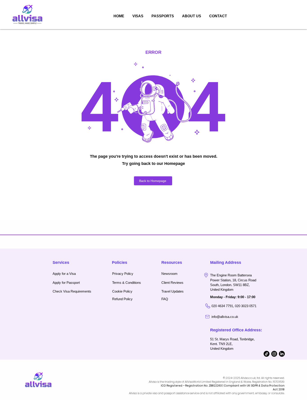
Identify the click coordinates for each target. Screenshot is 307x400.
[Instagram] (274, 354)
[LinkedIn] (282, 354)
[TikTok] (266, 354)
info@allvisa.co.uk (224, 317)
